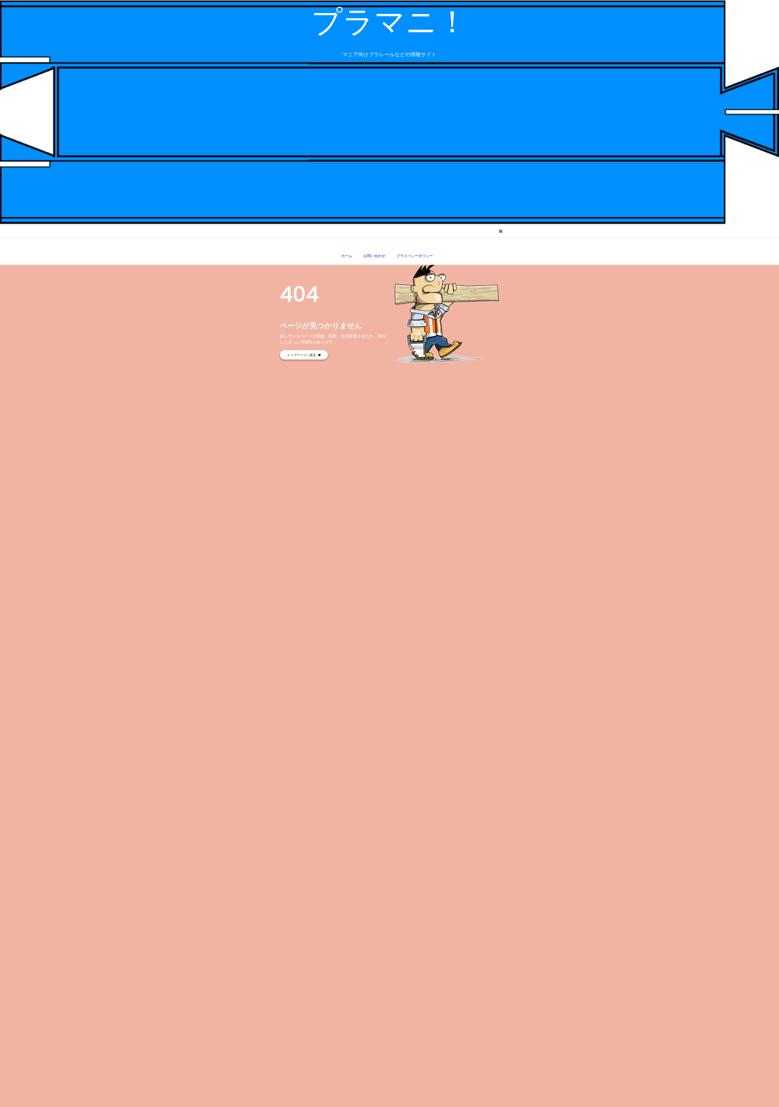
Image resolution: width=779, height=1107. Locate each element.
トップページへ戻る (302, 355)
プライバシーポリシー (414, 255)
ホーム (346, 255)
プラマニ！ (389, 21)
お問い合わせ (374, 255)
